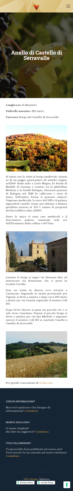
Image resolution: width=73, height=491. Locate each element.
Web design (31, 479)
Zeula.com (45, 382)
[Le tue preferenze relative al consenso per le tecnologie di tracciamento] (66, 484)
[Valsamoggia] (36, 6)
